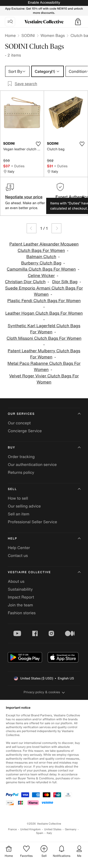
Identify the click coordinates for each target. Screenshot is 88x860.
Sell (12, 489)
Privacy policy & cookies (42, 692)
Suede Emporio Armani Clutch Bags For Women (44, 291)
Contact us (18, 555)
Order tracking (21, 457)
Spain (39, 833)
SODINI (28, 35)
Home (10, 35)
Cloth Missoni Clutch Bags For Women (44, 338)
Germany (71, 829)
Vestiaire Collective (29, 572)
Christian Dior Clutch (25, 282)
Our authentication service (32, 464)
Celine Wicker (41, 276)
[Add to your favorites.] (38, 144)
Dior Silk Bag (64, 282)
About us (16, 581)
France (12, 829)
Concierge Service (25, 431)
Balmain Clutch (41, 257)
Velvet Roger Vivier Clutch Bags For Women (44, 379)
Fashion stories (22, 613)
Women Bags (53, 35)
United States (53, 829)
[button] (78, 21)
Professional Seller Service (32, 522)
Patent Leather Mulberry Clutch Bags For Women (44, 354)
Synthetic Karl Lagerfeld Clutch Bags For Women (44, 329)
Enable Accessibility (44, 2)
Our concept (19, 423)
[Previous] (31, 228)
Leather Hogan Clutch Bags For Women (44, 313)
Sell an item (18, 514)
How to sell (18, 498)
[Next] (56, 228)
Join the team (20, 605)
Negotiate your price (24, 197)
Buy (11, 447)
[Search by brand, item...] (10, 21)
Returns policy (21, 472)
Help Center (19, 548)
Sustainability (20, 589)
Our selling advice (24, 506)
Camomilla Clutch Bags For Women (41, 269)
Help (12, 539)
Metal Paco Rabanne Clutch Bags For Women (44, 366)
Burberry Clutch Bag (41, 263)
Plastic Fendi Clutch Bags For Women (44, 301)
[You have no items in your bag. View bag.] (78, 21)
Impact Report (21, 597)
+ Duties (17, 166)
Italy (49, 833)
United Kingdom (30, 829)
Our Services (21, 414)
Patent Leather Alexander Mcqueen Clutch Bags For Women (43, 247)
